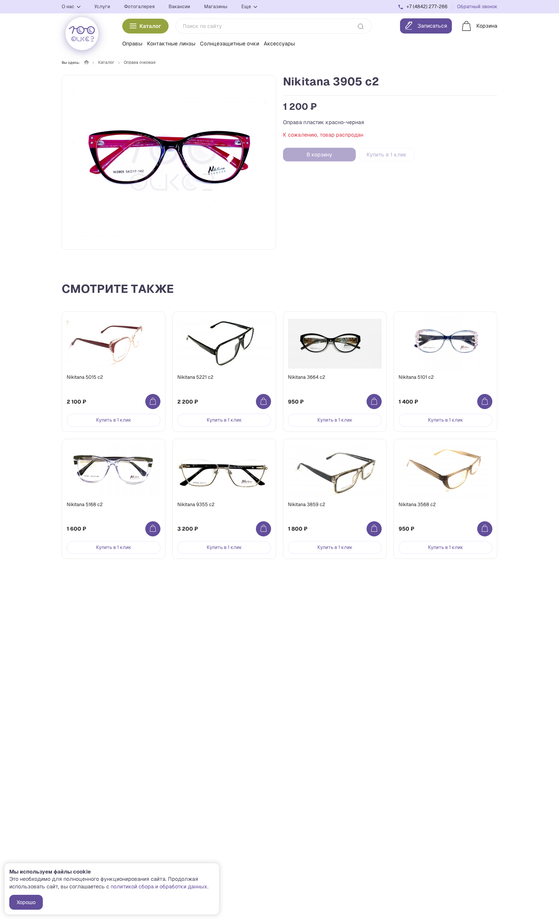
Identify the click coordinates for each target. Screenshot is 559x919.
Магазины (215, 6)
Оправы (132, 44)
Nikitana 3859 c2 (306, 504)
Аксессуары (279, 44)
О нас (68, 6)
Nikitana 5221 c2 (195, 377)
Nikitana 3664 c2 (306, 377)
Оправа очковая (139, 62)
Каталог (150, 26)
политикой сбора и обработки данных (159, 886)
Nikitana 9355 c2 (196, 504)
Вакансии (179, 6)
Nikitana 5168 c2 (85, 504)
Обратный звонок (477, 6)
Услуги (102, 6)
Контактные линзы (171, 44)
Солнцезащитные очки (229, 44)
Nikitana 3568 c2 (417, 504)
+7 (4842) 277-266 (426, 6)
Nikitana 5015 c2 (85, 377)
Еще (246, 6)
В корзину (319, 155)
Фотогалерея (139, 6)
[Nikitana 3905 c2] (168, 162)
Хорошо (26, 902)
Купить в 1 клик (387, 155)
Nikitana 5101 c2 (416, 377)
